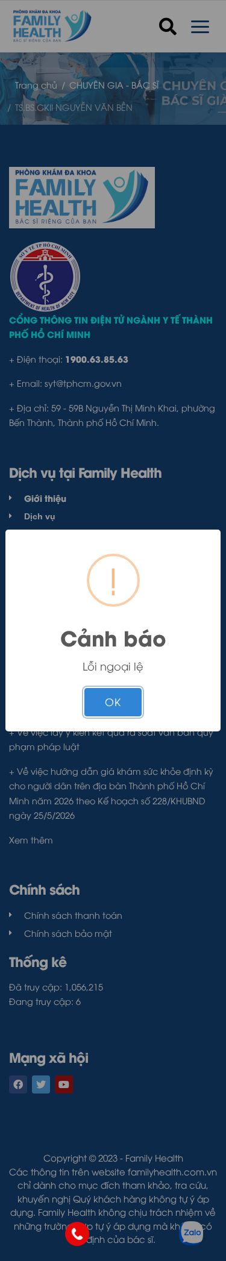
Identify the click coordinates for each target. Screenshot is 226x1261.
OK (113, 702)
